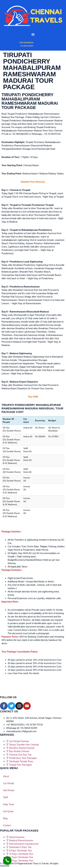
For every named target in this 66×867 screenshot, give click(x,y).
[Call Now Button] (7, 860)
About (6, 776)
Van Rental (8, 790)
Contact (7, 825)
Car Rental (8, 783)
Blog (5, 818)
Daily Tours (8, 804)
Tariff (5, 797)
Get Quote (8, 811)
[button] (33, 34)
